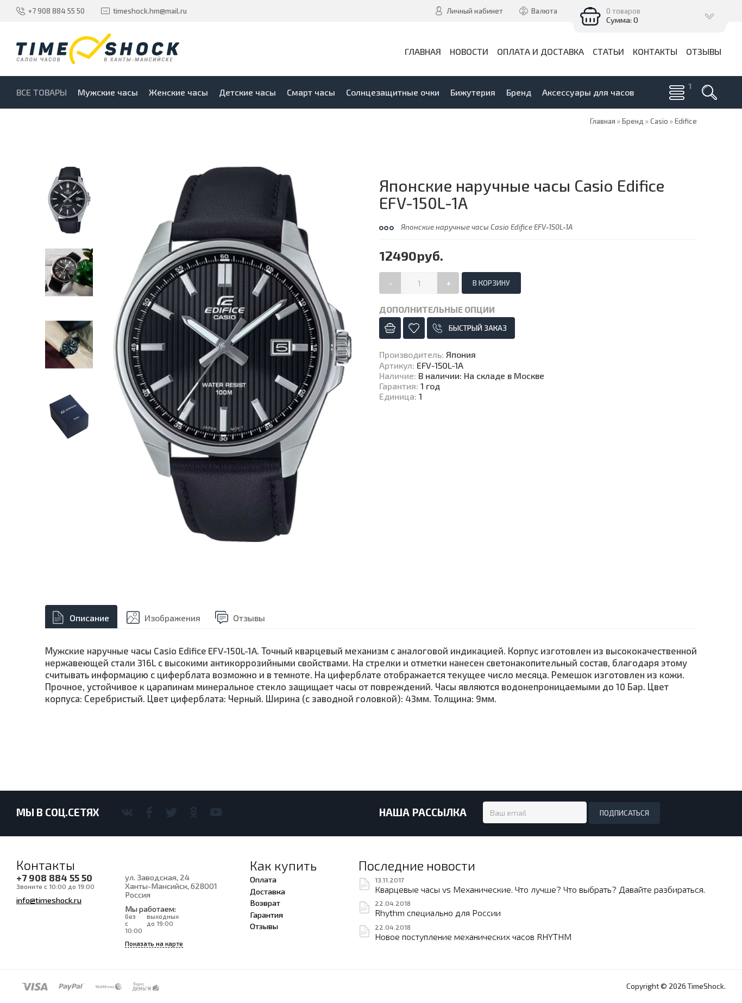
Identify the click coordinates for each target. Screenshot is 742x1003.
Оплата (263, 879)
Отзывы (249, 618)
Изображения (172, 618)
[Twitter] (171, 812)
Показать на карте (154, 943)
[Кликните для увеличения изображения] (232, 354)
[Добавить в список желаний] (414, 328)
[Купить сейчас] (390, 328)
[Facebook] (149, 812)
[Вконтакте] (127, 812)
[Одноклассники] (194, 812)
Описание (89, 618)
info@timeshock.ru (48, 899)
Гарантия (266, 914)
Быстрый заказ (478, 328)
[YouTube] (216, 812)
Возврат (265, 902)
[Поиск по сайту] (709, 92)
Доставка (267, 891)
